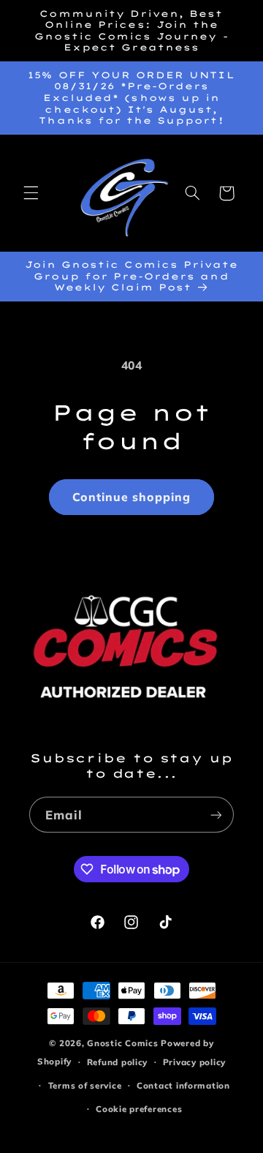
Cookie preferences (139, 1108)
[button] (30, 193)
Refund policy (117, 1061)
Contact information (183, 1085)
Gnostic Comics (122, 1042)
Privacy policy (194, 1061)
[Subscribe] (216, 815)
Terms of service (85, 1085)
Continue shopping (131, 496)
